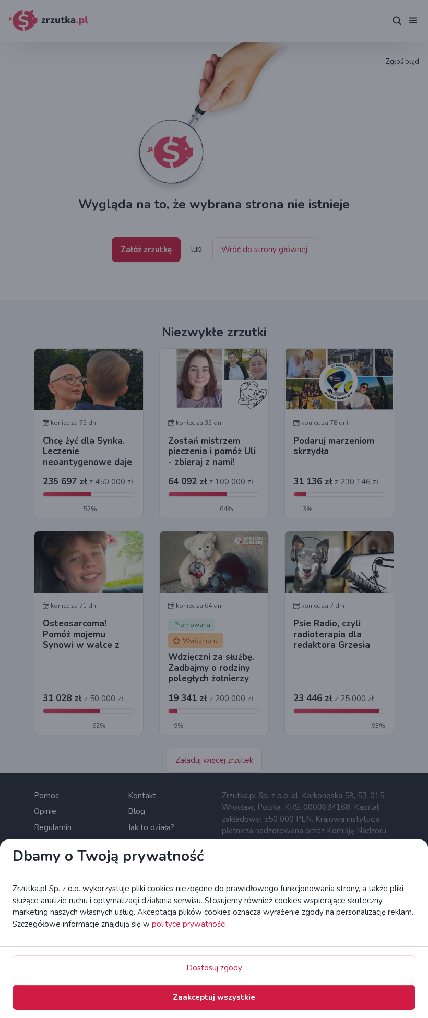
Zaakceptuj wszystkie (214, 997)
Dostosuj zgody (214, 968)
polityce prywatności (189, 924)
